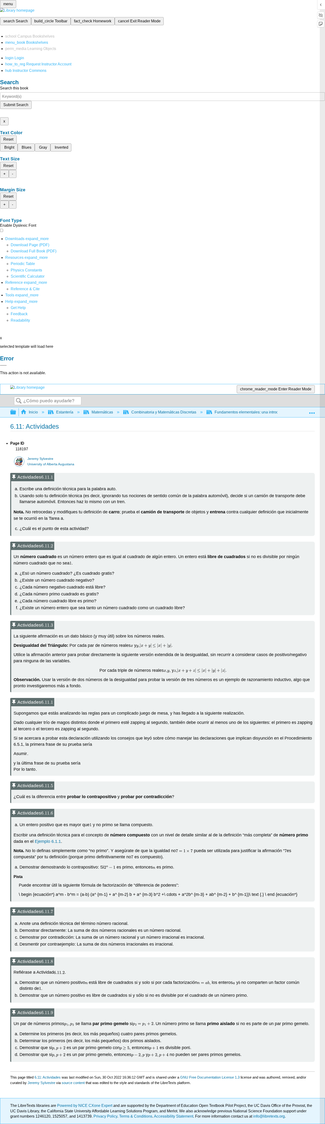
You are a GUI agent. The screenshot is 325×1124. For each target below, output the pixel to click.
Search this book (14, 88)
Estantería (64, 412)
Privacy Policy (105, 1116)
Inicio (33, 412)
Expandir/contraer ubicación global (312, 410)
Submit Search (15, 105)
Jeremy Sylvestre (40, 459)
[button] (19, 314)
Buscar (19, 401)
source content (73, 1083)
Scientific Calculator (27, 276)
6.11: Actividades (47, 1077)
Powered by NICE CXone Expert (85, 1106)
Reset (8, 139)
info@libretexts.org (268, 1116)
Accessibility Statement (173, 1116)
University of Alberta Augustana (50, 464)
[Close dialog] (3, 365)
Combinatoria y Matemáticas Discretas (163, 412)
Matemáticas (102, 412)
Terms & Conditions (135, 1116)
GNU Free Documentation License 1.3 (210, 1077)
